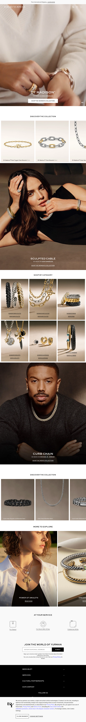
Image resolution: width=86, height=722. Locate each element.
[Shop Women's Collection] (43, 55)
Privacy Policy (57, 657)
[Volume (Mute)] (82, 102)
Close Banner (22, 716)
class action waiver (55, 707)
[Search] (73, 6)
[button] (43, 669)
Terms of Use (37, 707)
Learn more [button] (51, 2)
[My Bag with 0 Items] (77, 7)
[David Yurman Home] (14, 6)
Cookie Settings (36, 716)
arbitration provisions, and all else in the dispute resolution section (35, 709)
